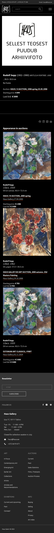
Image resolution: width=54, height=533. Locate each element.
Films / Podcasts (34, 472)
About (30, 511)
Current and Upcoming (12, 502)
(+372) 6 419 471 (12, 2)
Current (31, 458)
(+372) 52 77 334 (23, 2)
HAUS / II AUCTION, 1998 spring (28, 89)
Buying (30, 502)
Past (29, 463)
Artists (6, 480)
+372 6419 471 (14, 444)
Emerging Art (8, 467)
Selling (30, 506)
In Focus (7, 458)
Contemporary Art (10, 463)
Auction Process (34, 476)
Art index (31, 519)
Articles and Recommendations (11, 486)
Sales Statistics (33, 467)
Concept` (7, 511)
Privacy (30, 515)
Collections (8, 476)
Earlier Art (7, 472)
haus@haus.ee (47, 2)
